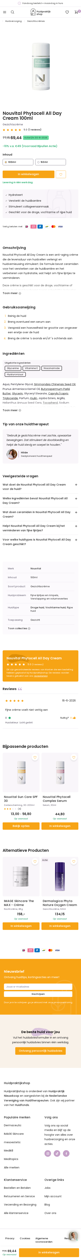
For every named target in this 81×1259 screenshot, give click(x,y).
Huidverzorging (13, 21)
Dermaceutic (12, 1125)
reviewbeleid (40, 675)
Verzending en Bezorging (20, 1204)
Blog (47, 1204)
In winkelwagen (28, 174)
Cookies (25, 1238)
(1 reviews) (34, 129)
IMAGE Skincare (14, 1134)
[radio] (18, 162)
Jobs (47, 1188)
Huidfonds (22, 1105)
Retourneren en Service (19, 1196)
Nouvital (36, 568)
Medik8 (8, 1150)
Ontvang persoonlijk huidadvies (40, 1051)
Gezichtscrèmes (36, 21)
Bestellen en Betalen (17, 1188)
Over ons (50, 1213)
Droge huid (37, 607)
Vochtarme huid (55, 607)
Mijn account (53, 1196)
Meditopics (11, 1159)
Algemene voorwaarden (43, 1240)
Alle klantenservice (16, 1213)
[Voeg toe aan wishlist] (35, 757)
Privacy (10, 1238)
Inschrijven (38, 994)
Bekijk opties (21, 826)
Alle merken (11, 1167)
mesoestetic (12, 1142)
